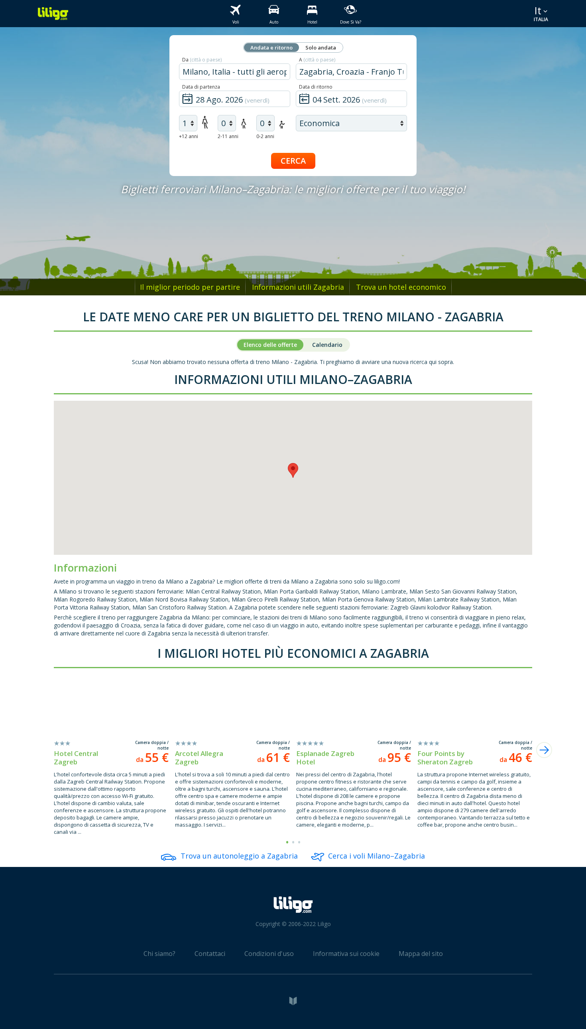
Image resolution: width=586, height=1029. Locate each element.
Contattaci (210, 953)
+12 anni (188, 136)
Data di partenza (201, 86)
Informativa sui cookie (346, 953)
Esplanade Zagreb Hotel (325, 757)
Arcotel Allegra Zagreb (199, 757)
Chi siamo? (159, 953)
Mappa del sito (421, 953)
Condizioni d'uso (269, 953)
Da (202, 59)
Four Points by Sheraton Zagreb (445, 757)
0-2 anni (265, 136)
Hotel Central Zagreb (76, 757)
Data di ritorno (315, 86)
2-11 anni (228, 136)
